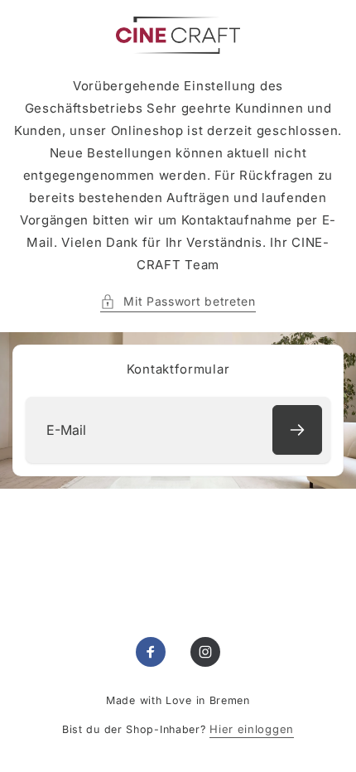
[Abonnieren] (297, 430)
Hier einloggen (251, 729)
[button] (178, 301)
